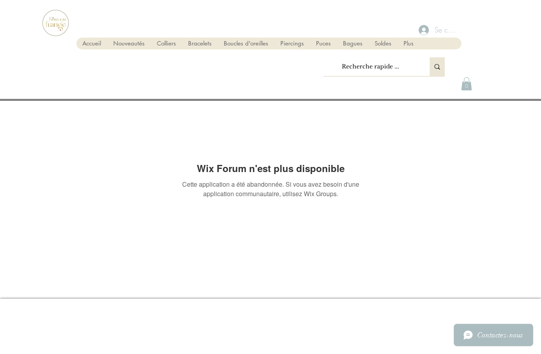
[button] (466, 83)
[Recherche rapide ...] (437, 66)
